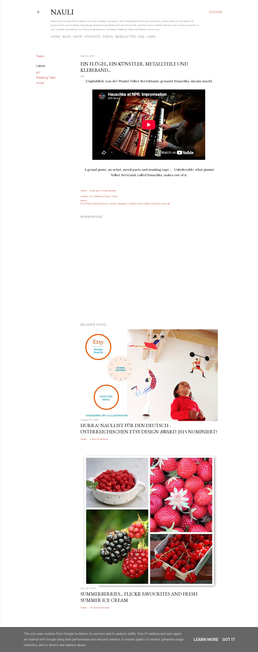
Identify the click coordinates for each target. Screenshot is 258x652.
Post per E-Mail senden (103, 190)
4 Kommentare (99, 439)
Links (151, 36)
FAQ (141, 36)
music (40, 83)
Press (108, 36)
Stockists (92, 36)
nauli (62, 12)
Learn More (206, 639)
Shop (77, 36)
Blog (66, 36)
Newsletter (125, 36)
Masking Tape (46, 77)
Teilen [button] (40, 56)
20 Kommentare (99, 607)
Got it (228, 639)
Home (55, 36)
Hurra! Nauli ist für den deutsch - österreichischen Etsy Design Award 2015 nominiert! (148, 428)
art (38, 72)
